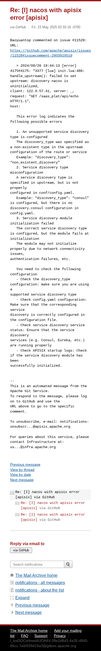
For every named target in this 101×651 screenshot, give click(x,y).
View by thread (22, 470)
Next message (22, 480)
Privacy (60, 636)
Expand (22, 597)
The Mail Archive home (36, 575)
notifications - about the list (39, 590)
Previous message (25, 464)
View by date (20, 474)
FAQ (24, 636)
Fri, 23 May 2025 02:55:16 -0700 (56, 27)
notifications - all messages (40, 582)
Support (40, 636)
